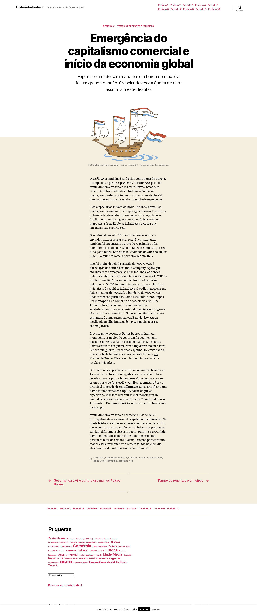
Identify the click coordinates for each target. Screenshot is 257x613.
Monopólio (112, 460)
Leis (75, 558)
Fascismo (122, 551)
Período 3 (188, 5)
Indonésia (68, 559)
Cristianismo (102, 547)
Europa (111, 550)
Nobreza (83, 558)
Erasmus (62, 551)
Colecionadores (53, 547)
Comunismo (66, 546)
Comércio (133, 457)
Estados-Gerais (154, 457)
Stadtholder (121, 562)
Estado (142, 457)
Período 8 (188, 9)
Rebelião (103, 558)
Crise (95, 547)
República (66, 561)
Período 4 (200, 5)
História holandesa (29, 7)
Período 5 (213, 5)
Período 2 (175, 5)
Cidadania (73, 542)
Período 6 (163, 9)
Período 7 (176, 9)
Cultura (112, 546)
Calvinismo (98, 457)
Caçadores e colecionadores (58, 542)
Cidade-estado (91, 542)
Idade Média (99, 460)
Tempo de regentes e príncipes (135, 26)
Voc (131, 460)
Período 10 (214, 9)
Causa (106, 539)
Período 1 (163, 5)
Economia (52, 551)
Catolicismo (98, 539)
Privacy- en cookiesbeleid (65, 585)
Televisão (53, 565)
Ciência (115, 542)
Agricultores (56, 538)
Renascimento (53, 562)
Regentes (123, 460)
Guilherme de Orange (86, 555)
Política (93, 558)
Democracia (124, 546)
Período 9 (201, 9)
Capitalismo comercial (116, 457)
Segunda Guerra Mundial (102, 562)
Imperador (55, 558)
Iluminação (127, 555)
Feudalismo (52, 555)
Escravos (71, 550)
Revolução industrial (80, 562)
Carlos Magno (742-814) (84, 539)
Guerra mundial (68, 554)
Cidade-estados (104, 542)
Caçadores (114, 539)
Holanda (98, 555)
